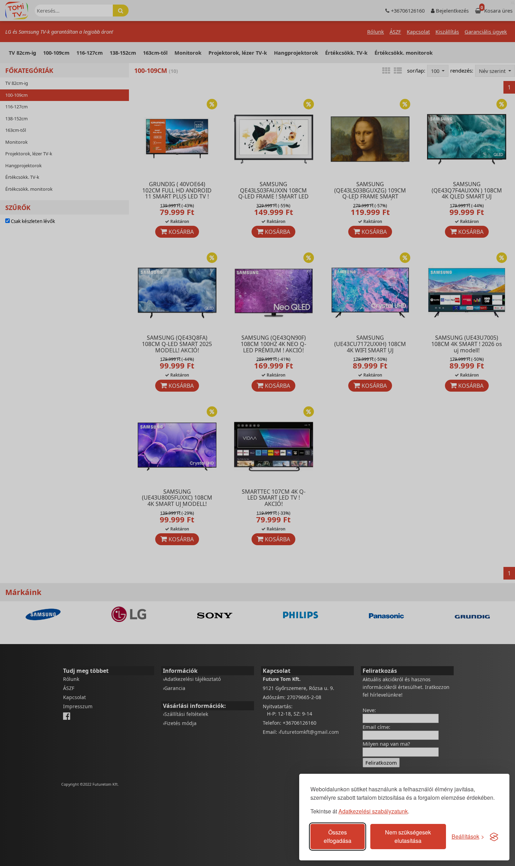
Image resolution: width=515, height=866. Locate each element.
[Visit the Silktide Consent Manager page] (494, 836)
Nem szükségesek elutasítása (408, 836)
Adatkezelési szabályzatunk (373, 811)
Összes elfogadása (337, 836)
